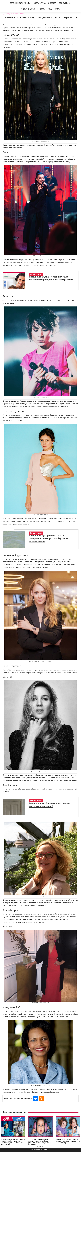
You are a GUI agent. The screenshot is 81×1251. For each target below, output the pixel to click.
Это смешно (65, 3)
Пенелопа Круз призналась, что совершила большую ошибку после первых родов (48, 538)
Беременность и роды (20, 3)
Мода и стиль (53, 9)
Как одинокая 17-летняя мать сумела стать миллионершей (49, 804)
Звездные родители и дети (15, 14)
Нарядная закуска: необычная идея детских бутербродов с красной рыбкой (51, 278)
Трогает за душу (28, 9)
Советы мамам (39, 3)
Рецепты (41, 9)
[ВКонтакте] (35, 1098)
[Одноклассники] (41, 1098)
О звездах (52, 3)
